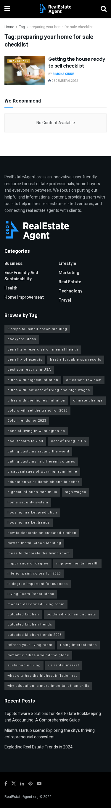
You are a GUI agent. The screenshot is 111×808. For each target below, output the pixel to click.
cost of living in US (68, 441)
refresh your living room (29, 644)
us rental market (63, 665)
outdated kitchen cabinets (71, 614)
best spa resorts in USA (29, 369)
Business (13, 263)
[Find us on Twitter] (13, 783)
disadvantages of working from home (42, 471)
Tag (22, 27)
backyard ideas (21, 339)
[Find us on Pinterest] (30, 783)
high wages (75, 492)
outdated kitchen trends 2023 (34, 634)
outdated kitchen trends (29, 624)
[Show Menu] (7, 9)
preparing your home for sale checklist (61, 27)
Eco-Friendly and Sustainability (21, 276)
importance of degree (28, 563)
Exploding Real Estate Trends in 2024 (38, 747)
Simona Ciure (63, 74)
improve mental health (77, 563)
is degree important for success (37, 583)
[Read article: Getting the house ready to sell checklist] (24, 70)
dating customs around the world (38, 451)
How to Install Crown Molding (34, 542)
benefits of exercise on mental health (42, 349)
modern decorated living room (36, 604)
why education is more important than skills (48, 685)
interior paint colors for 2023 (34, 573)
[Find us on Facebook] (5, 783)
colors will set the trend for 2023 (37, 410)
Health (10, 288)
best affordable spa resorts (75, 359)
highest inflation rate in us (32, 492)
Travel (65, 300)
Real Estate (18, 61)
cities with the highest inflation (36, 400)
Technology (70, 291)
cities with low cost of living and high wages (48, 390)
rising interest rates (78, 644)
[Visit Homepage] (55, 9)
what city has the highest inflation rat (42, 675)
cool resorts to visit (25, 441)
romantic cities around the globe (38, 655)
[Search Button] (104, 9)
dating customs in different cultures (41, 461)
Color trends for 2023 (26, 420)
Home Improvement (24, 297)
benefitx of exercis (24, 359)
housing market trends (28, 522)
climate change (88, 400)
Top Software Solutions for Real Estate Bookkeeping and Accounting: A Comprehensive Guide (52, 717)
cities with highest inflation (32, 380)
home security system (27, 502)
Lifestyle (67, 263)
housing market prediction (32, 512)
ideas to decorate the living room (38, 553)
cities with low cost (84, 380)
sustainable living (24, 665)
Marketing (69, 273)
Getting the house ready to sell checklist (76, 62)
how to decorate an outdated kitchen (41, 532)
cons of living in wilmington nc (36, 430)
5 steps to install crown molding (37, 329)
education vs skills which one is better (43, 481)
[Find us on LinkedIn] (22, 783)
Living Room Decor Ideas (30, 593)
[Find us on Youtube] (39, 783)
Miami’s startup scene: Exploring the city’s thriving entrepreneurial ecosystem (49, 733)
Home (9, 27)
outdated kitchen (23, 614)
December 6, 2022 (64, 81)
